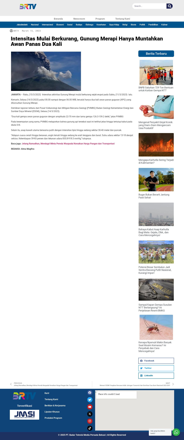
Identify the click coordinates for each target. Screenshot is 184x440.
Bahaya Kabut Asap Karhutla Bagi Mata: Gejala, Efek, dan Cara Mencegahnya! (154, 232)
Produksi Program (53, 418)
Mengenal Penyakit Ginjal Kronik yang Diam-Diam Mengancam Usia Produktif (156, 125)
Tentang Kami (122, 18)
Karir (47, 393)
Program (100, 18)
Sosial (69, 24)
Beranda (58, 18)
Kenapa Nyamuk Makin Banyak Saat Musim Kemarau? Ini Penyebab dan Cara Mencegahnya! (155, 347)
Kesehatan (101, 24)
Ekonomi (60, 24)
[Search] (169, 6)
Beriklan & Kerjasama (55, 405)
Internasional (47, 24)
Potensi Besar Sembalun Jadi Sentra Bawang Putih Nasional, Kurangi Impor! (155, 270)
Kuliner (164, 24)
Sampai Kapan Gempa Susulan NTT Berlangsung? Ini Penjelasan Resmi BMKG (155, 307)
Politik (142, 24)
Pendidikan (153, 24)
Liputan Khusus (52, 411)
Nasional (35, 24)
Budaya (79, 24)
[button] (156, 361)
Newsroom (79, 18)
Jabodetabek (22, 24)
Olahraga (89, 24)
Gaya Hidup (114, 24)
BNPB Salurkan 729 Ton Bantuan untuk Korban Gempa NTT (156, 89)
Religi (124, 24)
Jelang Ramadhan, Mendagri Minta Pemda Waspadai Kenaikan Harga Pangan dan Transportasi (68, 143)
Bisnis (133, 24)
